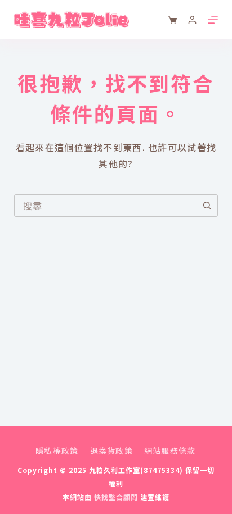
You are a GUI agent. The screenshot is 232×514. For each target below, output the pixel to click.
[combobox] (106, 205)
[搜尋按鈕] (206, 205)
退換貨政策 (111, 450)
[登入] (192, 20)
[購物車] (172, 20)
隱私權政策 (56, 450)
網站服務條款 (170, 450)
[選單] (213, 20)
